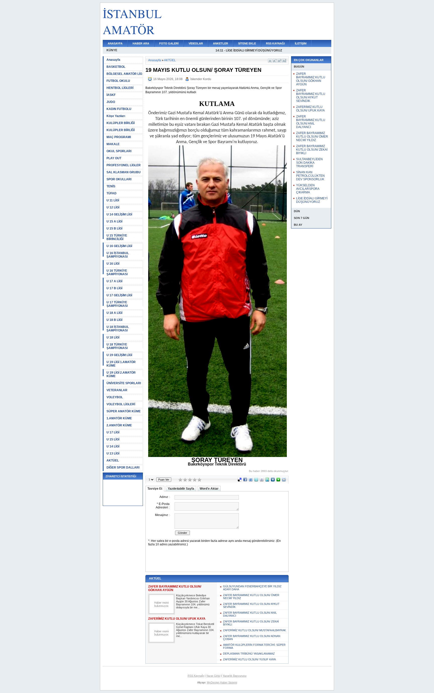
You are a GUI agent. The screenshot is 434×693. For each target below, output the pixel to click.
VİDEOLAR (196, 43)
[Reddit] (284, 480)
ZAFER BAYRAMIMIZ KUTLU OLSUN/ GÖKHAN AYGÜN (310, 79)
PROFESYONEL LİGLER (123, 165)
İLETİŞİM (300, 43)
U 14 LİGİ (112, 446)
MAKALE (113, 144)
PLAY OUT (113, 158)
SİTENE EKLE (247, 43)
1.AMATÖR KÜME (119, 418)
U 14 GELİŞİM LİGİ (119, 214)
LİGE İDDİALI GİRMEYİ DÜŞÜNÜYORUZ (312, 200)
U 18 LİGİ (112, 337)
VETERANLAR (116, 390)
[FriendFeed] (251, 480)
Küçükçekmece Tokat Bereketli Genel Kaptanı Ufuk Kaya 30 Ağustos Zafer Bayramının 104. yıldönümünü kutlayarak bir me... (195, 630)
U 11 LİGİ (112, 200)
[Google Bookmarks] (262, 480)
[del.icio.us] (240, 480)
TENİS (110, 186)
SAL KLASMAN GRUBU (123, 172)
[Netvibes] (278, 480)
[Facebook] (245, 480)
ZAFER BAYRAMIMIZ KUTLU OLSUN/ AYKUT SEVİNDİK (251, 605)
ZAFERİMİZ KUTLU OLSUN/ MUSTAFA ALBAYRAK (254, 630)
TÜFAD (111, 193)
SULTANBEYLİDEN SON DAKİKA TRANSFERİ (309, 162)
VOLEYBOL (114, 397)
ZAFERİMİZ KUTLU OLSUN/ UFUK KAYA (310, 108)
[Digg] (273, 480)
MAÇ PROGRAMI (118, 137)
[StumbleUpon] (267, 480)
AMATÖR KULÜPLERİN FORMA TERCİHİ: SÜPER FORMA (254, 646)
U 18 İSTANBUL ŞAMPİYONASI (117, 328)
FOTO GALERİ (169, 43)
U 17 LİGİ (112, 432)
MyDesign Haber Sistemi (222, 682)
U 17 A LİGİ (114, 281)
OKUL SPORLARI (118, 151)
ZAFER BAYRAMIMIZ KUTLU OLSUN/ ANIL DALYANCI (250, 614)
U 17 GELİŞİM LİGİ (119, 295)
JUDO (110, 102)
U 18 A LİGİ (114, 313)
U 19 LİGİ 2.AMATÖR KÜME (121, 374)
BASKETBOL (115, 67)
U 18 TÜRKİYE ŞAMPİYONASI (117, 346)
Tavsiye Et (154, 488)
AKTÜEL (112, 460)
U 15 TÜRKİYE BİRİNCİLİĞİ (116, 237)
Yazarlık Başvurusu (234, 675)
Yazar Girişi (213, 675)
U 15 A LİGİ (114, 221)
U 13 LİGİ (112, 453)
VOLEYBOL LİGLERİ (120, 404)
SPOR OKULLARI (118, 179)
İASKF (111, 95)
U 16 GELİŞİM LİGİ (119, 246)
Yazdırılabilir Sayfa (181, 488)
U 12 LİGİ (112, 207)
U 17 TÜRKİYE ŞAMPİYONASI (117, 304)
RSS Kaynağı (196, 675)
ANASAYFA (115, 43)
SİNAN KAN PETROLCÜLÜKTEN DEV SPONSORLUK (310, 175)
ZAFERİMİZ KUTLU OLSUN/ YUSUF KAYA (249, 659)
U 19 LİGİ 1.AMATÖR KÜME (121, 363)
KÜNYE (111, 50)
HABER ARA (141, 43)
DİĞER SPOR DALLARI (122, 467)
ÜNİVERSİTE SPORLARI (123, 383)
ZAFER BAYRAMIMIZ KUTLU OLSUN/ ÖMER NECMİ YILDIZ (251, 597)
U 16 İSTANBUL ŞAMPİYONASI (117, 254)
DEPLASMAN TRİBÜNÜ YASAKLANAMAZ (249, 653)
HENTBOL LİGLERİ (119, 88)
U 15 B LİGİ (114, 228)
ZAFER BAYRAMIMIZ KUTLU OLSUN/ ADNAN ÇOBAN (251, 637)
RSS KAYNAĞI (275, 43)
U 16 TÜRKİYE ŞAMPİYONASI (117, 272)
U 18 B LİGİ (114, 320)
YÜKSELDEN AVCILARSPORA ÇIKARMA (307, 189)
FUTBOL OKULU (118, 81)
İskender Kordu (200, 79)
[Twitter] (256, 480)
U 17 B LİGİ (114, 288)
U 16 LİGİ (112, 263)
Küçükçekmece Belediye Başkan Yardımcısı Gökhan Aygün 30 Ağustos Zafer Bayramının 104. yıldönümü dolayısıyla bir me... (193, 601)
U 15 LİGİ (112, 439)
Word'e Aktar (209, 488)
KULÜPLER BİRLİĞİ (120, 123)
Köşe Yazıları (115, 116)
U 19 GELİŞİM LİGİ (119, 355)
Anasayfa (113, 60)
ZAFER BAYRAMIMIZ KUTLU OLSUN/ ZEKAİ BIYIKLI (251, 623)
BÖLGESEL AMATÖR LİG (124, 74)
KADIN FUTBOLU (118, 109)
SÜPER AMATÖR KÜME (123, 411)
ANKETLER (220, 43)
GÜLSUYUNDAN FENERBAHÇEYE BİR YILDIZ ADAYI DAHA (252, 588)
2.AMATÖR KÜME (119, 425)
